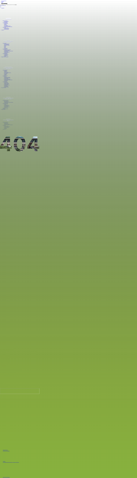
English (3, 3)
